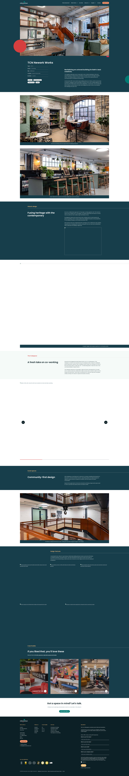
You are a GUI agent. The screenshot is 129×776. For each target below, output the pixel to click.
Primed (37, 82)
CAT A (43, 728)
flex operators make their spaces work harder (47, 655)
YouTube (36, 730)
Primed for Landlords (55, 731)
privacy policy (93, 760)
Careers (99, 2)
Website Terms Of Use (42, 771)
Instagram (36, 728)
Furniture (30, 80)
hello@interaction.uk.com (26, 745)
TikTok (35, 732)
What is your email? (85, 746)
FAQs (64, 771)
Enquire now (23, 741)
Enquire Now (105, 2)
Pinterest (36, 731)
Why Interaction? (65, 2)
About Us (86, 2)
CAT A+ (43, 730)
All (42, 727)
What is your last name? (86, 741)
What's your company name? (87, 751)
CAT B (43, 731)
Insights (93, 2)
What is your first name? (86, 737)
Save (108, 56)
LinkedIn (36, 727)
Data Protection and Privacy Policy (55, 771)
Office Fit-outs (31, 82)
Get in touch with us (64, 711)
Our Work (81, 2)
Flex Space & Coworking (55, 732)
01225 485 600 (24, 744)
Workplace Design (37, 80)
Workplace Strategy (55, 727)
